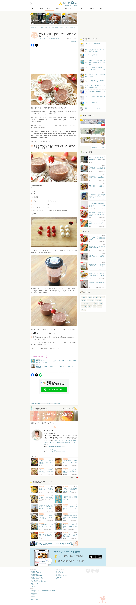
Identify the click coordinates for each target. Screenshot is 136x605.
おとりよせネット (60, 571)
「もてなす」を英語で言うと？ (93, 102)
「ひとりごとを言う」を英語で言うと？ (95, 96)
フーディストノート (60, 572)
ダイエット (90, 300)
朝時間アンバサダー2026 (36, 577)
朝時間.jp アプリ (34, 574)
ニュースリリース (35, 598)
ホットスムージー (50, 403)
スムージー (44, 403)
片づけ (83, 309)
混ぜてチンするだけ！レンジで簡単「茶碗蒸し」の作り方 (93, 75)
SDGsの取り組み (34, 599)
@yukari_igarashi (54, 449)
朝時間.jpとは (34, 571)
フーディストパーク (60, 574)
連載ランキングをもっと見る (98, 147)
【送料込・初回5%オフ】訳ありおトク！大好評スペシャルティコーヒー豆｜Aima (95, 69)
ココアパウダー (38, 403)
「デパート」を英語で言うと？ (93, 55)
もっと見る (74, 477)
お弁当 (95, 297)
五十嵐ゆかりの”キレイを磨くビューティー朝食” (49, 38)
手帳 (94, 306)
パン (90, 306)
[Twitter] (36, 46)
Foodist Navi (59, 577)
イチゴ (32, 403)
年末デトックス (57, 403)
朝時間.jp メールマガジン (36, 572)
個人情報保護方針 (35, 593)
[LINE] (40, 376)
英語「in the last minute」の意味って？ (95, 108)
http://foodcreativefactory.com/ (59, 451)
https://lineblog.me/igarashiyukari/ (57, 446)
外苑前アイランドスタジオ (62, 575)
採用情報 (33, 595)
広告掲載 (33, 596)
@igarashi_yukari (52, 448)
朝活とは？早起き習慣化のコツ (37, 580)
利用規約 (33, 584)
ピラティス (98, 300)
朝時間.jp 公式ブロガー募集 (37, 578)
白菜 (96, 303)
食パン (83, 300)
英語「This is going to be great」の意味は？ (95, 92)
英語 (90, 297)
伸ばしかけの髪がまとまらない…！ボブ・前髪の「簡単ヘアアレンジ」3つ (94, 50)
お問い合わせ (34, 586)
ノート (99, 306)
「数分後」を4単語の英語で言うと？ (94, 43)
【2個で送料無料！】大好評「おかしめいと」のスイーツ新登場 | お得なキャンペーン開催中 (95, 62)
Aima (57, 578)
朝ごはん (84, 297)
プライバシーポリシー (35, 583)
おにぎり (101, 297)
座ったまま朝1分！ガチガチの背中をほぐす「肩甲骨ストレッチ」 (95, 86)
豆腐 (101, 303)
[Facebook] (32, 46)
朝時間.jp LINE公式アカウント (37, 575)
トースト (84, 306)
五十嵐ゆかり (74, 41)
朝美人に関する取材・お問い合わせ (38, 581)
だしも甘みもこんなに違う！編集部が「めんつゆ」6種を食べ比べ (94, 80)
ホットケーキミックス (87, 303)
